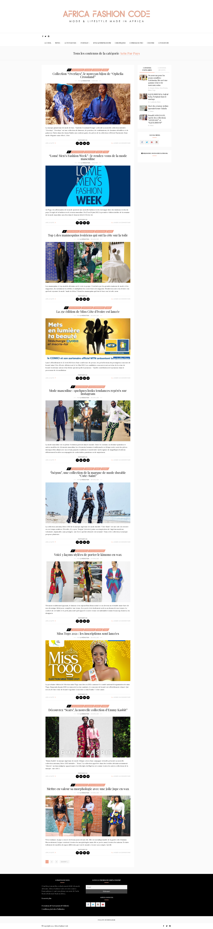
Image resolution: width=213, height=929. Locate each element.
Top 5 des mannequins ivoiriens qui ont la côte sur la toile (88, 235)
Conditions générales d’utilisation (53, 909)
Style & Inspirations (102, 43)
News (57, 43)
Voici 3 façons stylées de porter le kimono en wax (88, 555)
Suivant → (64, 862)
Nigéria (104, 469)
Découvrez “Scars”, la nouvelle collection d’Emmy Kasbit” (87, 710)
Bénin (157, 88)
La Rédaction (85, 81)
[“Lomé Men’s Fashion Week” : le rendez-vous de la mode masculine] (87, 186)
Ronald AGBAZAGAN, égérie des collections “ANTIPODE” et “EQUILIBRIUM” (157, 119)
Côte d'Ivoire (100, 231)
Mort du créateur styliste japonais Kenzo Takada (158, 107)
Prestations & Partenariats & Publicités (55, 906)
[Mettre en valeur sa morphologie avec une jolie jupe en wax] (87, 816)
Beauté (152, 88)
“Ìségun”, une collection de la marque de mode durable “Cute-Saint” (88, 474)
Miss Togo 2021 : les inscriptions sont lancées (88, 633)
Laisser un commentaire (121, 143)
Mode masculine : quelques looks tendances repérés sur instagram (88, 392)
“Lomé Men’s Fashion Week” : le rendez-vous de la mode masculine (88, 157)
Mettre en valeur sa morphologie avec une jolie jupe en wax (88, 789)
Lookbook (96, 70)
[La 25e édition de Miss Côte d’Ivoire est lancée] (87, 338)
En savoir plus (46, 898)
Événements (90, 152)
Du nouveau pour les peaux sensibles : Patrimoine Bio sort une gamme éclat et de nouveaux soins (157, 80)
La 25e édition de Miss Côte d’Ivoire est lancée (88, 311)
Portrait (84, 43)
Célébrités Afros (87, 231)
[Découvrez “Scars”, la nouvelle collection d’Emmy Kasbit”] (87, 737)
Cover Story (163, 43)
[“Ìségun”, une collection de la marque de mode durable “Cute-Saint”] (87, 502)
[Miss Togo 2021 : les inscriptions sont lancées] (87, 660)
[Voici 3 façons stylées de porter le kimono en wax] (87, 581)
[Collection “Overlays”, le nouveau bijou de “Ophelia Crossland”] (87, 104)
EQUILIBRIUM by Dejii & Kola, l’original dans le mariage (158, 96)
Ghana (88, 70)
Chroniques (120, 43)
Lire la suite (49, 143)
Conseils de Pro (136, 43)
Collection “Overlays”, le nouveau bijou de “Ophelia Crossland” (88, 75)
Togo (105, 152)
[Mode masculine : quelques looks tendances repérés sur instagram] (87, 420)
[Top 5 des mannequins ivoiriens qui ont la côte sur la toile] (87, 262)
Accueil (47, 43)
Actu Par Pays (70, 43)
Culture (150, 43)
